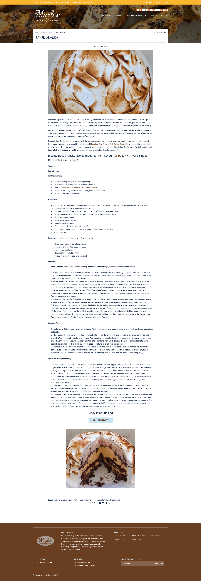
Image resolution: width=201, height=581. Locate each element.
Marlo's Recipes (47, 32)
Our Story (105, 15)
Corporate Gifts (120, 540)
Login (139, 10)
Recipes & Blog (135, 15)
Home (37, 32)
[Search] (167, 16)
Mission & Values (120, 536)
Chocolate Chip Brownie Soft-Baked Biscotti (108, 144)
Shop (118, 15)
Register (150, 10)
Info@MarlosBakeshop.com (84, 565)
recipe (117, 155)
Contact (155, 15)
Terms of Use (137, 540)
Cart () (164, 10)
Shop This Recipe (100, 420)
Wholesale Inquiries (139, 536)
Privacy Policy (155, 536)
